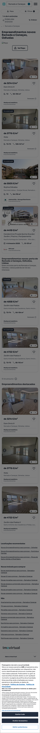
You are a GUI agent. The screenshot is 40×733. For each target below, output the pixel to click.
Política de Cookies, (18, 684)
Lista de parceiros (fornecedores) (11, 710)
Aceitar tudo (20, 714)
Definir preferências (20, 727)
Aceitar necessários (20, 721)
